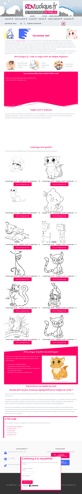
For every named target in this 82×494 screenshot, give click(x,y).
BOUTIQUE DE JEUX (69, 451)
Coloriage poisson (11, 434)
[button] (63, 23)
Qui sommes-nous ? (11, 485)
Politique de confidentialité (68, 485)
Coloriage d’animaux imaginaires (15, 426)
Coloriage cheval (11, 430)
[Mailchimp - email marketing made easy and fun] (31, 485)
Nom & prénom (26, 475)
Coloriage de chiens (11, 428)
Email (23, 470)
